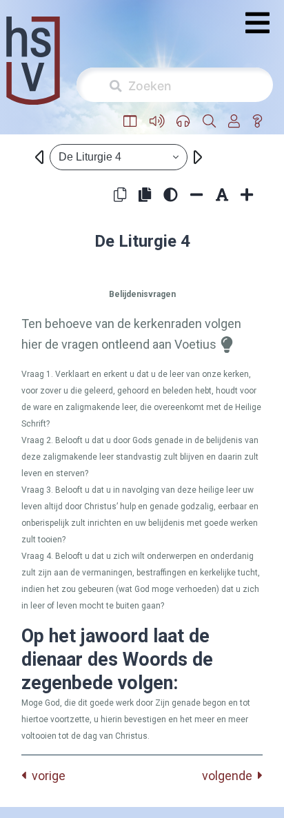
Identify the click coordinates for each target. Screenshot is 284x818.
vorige (45, 775)
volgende (230, 775)
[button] (130, 121)
